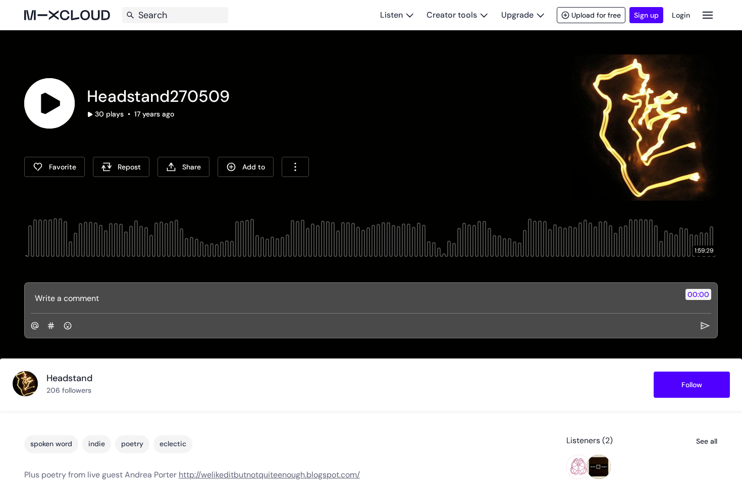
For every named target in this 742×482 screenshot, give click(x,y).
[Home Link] (67, 15)
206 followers (68, 390)
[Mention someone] (35, 326)
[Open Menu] (707, 15)
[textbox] (354, 298)
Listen (391, 15)
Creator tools (452, 15)
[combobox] (295, 167)
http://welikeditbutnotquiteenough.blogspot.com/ (269, 474)
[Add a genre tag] (51, 326)
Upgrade (517, 15)
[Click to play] (49, 103)
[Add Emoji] (67, 326)
